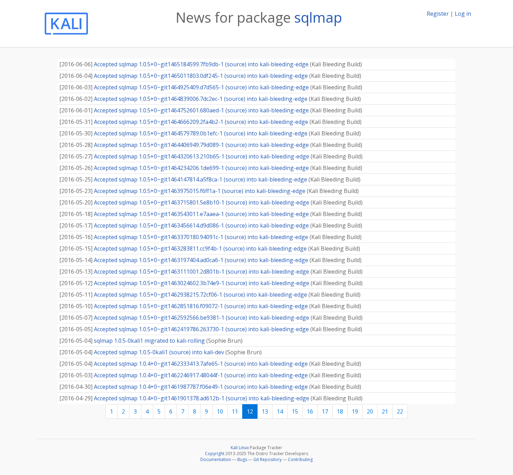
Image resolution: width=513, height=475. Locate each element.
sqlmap (318, 17)
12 (250, 411)
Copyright (214, 454)
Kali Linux (240, 448)
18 (340, 411)
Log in (463, 13)
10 (220, 411)
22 (400, 411)
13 (265, 411)
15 (295, 411)
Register (438, 13)
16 (310, 411)
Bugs (242, 459)
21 (385, 411)
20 (370, 411)
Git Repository (267, 459)
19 (355, 411)
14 (280, 411)
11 (235, 411)
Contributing (300, 459)
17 (325, 411)
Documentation (215, 459)
